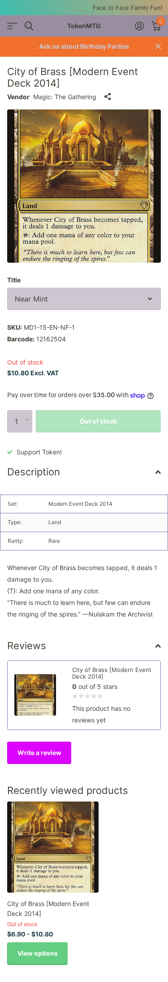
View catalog (12, 26)
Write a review (39, 752)
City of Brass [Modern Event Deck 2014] (48, 908)
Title (14, 280)
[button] (29, 413)
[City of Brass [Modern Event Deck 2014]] (53, 847)
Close (158, 47)
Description (33, 472)
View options (37, 953)
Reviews (26, 645)
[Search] (29, 26)
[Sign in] (139, 26)
